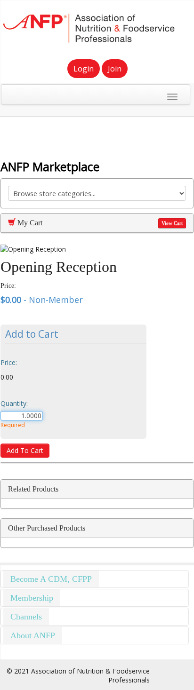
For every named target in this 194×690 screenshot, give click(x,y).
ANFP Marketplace (49, 166)
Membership (31, 598)
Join (114, 68)
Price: (8, 362)
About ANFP (32, 635)
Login (83, 68)
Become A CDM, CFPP (51, 579)
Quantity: (14, 403)
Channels (26, 616)
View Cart (172, 223)
